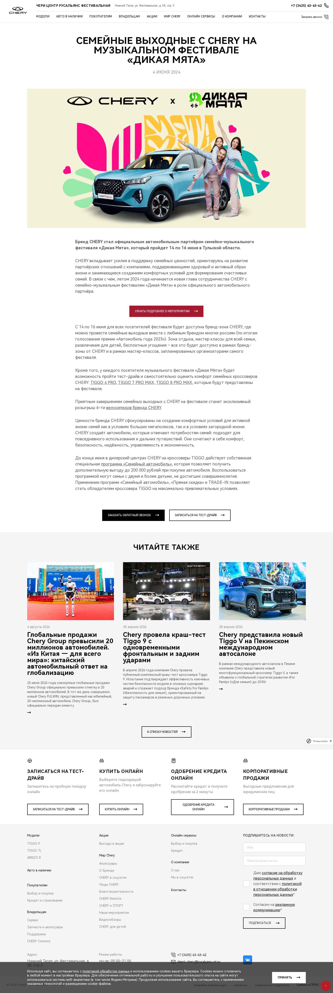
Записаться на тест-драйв (196, 515)
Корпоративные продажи (269, 809)
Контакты (257, 16)
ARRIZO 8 (34, 857)
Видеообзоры (110, 919)
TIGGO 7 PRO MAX (136, 382)
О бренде (106, 870)
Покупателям (100, 16)
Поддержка (36, 934)
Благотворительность (116, 891)
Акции (152, 16)
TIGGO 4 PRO (103, 382)
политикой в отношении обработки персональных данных (277, 889)
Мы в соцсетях (182, 877)
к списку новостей (162, 732)
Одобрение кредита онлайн (198, 807)
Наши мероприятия (114, 912)
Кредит (177, 850)
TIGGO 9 (33, 843)
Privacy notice (320, 741)
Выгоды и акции (111, 843)
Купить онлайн (117, 809)
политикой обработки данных (106, 971)
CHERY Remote (110, 898)
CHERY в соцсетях (113, 877)
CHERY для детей (112, 926)
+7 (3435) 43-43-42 (191, 955)
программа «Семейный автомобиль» (136, 464)
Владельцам (129, 16)
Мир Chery (172, 16)
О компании (232, 16)
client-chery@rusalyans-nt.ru (198, 962)
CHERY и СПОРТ (111, 905)
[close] (331, 741)
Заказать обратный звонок (129, 515)
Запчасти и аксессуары (45, 927)
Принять (285, 977)
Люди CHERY (109, 884)
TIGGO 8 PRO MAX (174, 382)
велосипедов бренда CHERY (133, 407)
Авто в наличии (69, 16)
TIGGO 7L (34, 850)
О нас (175, 870)
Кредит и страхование (45, 900)
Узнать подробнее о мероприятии (162, 311)
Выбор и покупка (40, 893)
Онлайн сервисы (201, 16)
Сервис (32, 920)
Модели (42, 16)
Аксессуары (108, 863)
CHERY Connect (39, 941)
